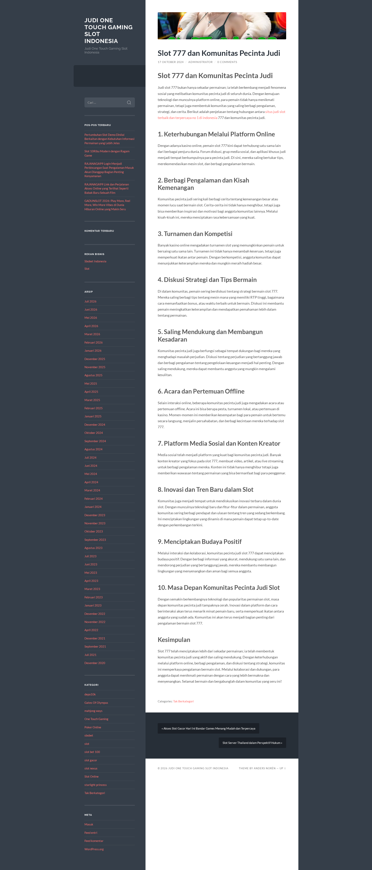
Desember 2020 (94, 663)
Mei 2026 (90, 317)
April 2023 (91, 580)
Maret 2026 (92, 334)
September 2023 (95, 539)
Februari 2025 (93, 408)
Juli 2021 (90, 654)
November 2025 (94, 367)
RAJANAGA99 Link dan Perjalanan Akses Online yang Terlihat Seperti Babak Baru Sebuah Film (106, 188)
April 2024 (91, 482)
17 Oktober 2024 (171, 62)
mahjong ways (93, 710)
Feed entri (90, 832)
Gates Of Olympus (96, 702)
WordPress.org (94, 849)
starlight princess (95, 784)
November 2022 (94, 622)
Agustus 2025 (93, 375)
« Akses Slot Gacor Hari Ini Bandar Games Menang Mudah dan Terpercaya (208, 728)
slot (86, 743)
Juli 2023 (90, 556)
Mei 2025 (90, 383)
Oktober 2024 (93, 432)
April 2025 (91, 391)
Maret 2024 (92, 490)
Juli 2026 (90, 301)
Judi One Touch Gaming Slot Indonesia (198, 768)
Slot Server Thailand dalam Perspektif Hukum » (252, 742)
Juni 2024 (90, 465)
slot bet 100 (92, 752)
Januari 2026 (93, 350)
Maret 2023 (92, 589)
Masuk (88, 824)
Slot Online (91, 776)
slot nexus (90, 768)
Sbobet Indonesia (95, 261)
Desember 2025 (94, 359)
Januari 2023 (93, 605)
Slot (87, 268)
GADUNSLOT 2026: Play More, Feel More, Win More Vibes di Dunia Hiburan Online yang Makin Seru (107, 205)
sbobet (88, 735)
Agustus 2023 (93, 548)
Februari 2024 (93, 498)
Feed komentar (93, 840)
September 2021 (95, 646)
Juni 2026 (90, 309)
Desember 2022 (94, 613)
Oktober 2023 (93, 531)
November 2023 (94, 523)
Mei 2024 (90, 473)
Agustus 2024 (93, 449)
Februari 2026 (93, 342)
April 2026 (91, 326)
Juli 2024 (90, 457)
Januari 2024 (93, 506)
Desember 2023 (94, 515)
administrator (200, 62)
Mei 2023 (90, 572)
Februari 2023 (93, 597)
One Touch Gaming (96, 719)
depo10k (90, 694)
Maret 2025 (92, 400)
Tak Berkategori (94, 793)
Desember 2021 (94, 638)
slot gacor (90, 760)
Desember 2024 (94, 424)
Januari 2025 (93, 416)
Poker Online (92, 727)
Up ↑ (283, 768)
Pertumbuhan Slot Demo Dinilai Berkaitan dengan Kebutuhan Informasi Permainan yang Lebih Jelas (109, 139)
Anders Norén (265, 768)
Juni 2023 (90, 564)
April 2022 (91, 630)
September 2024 (95, 441)
